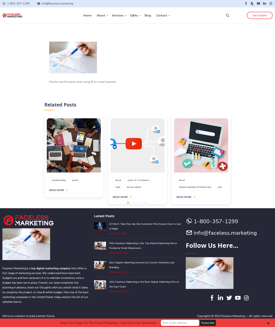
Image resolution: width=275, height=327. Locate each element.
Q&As (134, 15)
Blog (148, 15)
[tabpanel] (74, 156)
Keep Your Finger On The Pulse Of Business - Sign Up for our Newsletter (109, 323)
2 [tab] (142, 202)
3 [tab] (146, 202)
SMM (117, 187)
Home (87, 15)
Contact (161, 15)
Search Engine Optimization (195, 187)
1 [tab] (128, 202)
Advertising (59, 180)
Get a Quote (260, 15)
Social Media (134, 187)
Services (117, 15)
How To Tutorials (138, 180)
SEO (220, 187)
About (101, 15)
